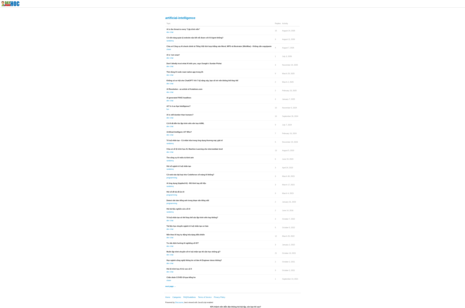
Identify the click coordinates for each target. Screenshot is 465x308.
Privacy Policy (219, 297)
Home (167, 297)
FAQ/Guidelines (189, 297)
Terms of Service (205, 297)
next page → (170, 286)
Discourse (179, 302)
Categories (176, 297)
